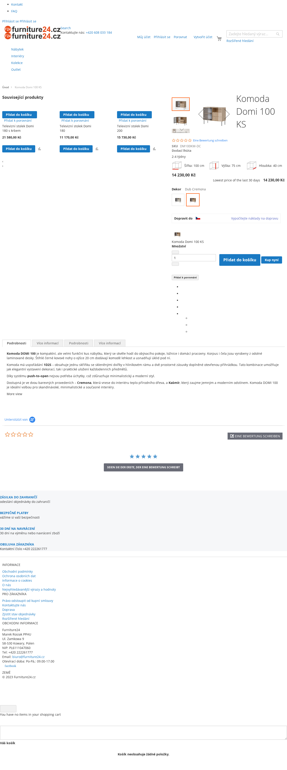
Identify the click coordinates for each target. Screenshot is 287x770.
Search (66, 28)
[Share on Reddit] (191, 332)
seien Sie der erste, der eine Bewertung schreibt (143, 467)
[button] (39, 149)
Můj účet (143, 37)
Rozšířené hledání (15, 618)
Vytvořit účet (203, 37)
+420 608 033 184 (99, 32)
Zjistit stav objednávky (18, 614)
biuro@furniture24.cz (28, 657)
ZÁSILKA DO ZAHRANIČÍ (18, 497)
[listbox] (228, 200)
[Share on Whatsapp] (191, 318)
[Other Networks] (182, 314)
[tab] (16, 343)
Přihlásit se (162, 37)
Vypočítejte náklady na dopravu (254, 218)
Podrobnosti (16, 343)
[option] (178, 200)
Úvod (5, 87)
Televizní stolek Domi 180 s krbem (18, 128)
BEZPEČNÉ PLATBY (14, 513)
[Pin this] (182, 307)
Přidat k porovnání (185, 277)
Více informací (48, 343)
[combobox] (254, 33)
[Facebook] (182, 287)
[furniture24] (32, 32)
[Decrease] (175, 252)
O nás (6, 585)
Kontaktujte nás (14, 605)
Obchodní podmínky (17, 571)
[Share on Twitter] (182, 293)
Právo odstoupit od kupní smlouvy (27, 600)
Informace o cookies (17, 580)
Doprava (8, 609)
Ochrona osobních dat (19, 576)
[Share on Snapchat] (191, 325)
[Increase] (175, 264)
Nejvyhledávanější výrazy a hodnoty (29, 589)
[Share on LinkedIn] (182, 300)
